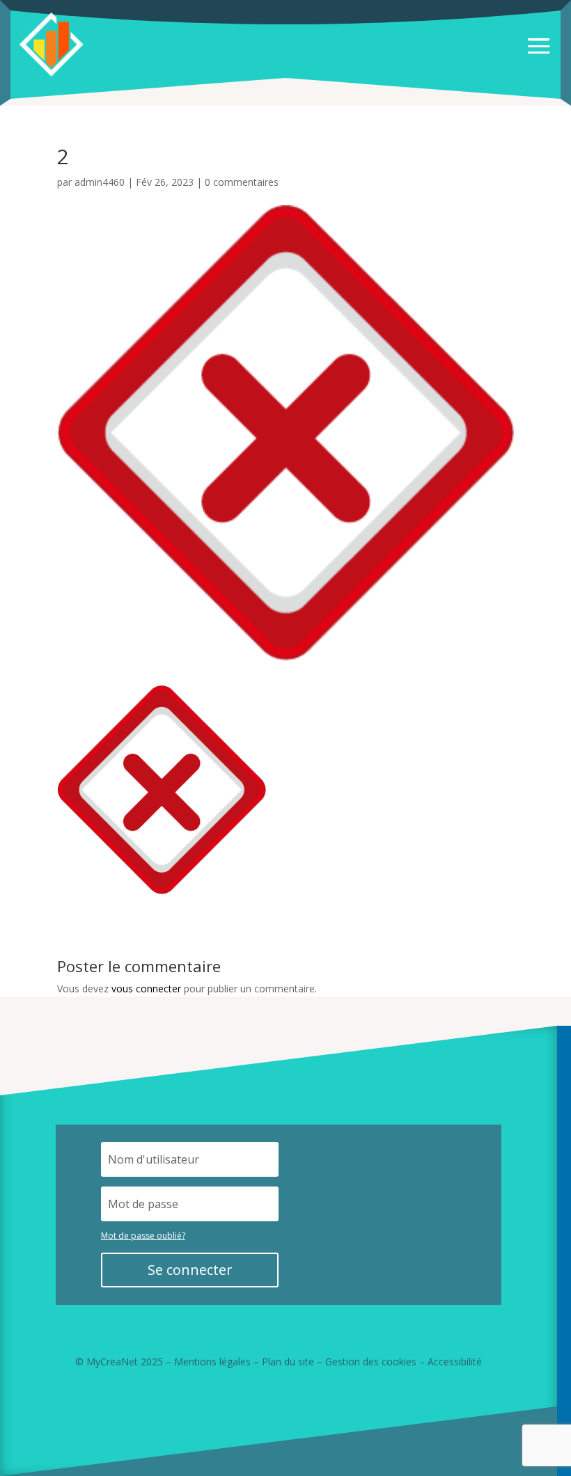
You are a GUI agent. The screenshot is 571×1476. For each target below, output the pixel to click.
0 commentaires (242, 182)
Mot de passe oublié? (143, 1235)
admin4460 (100, 182)
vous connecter (146, 988)
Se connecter (190, 1269)
